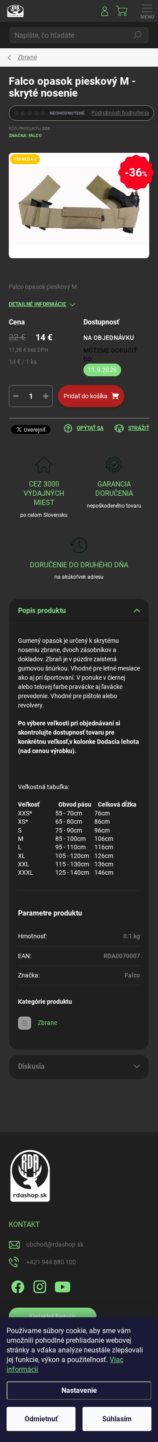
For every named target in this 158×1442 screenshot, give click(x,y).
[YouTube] (62, 1285)
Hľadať (137, 35)
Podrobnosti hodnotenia (120, 113)
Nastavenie (79, 1390)
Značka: (25, 135)
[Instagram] (38, 1285)
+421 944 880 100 (51, 1261)
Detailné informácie (37, 304)
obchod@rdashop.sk (54, 1244)
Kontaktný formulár (52, 1316)
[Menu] (147, 11)
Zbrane (47, 1022)
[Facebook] (16, 1285)
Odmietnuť (41, 1419)
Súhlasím (117, 1419)
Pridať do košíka (86, 396)
